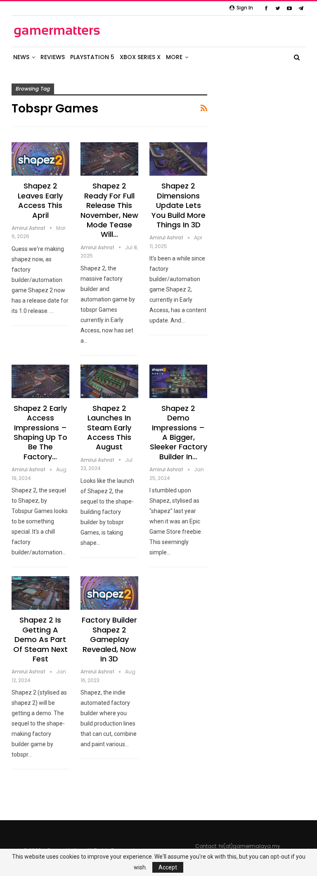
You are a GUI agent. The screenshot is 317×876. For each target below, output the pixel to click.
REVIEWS (52, 57)
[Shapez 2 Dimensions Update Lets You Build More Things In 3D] (178, 159)
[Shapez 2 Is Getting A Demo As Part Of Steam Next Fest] (40, 593)
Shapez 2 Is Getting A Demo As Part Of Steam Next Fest (40, 639)
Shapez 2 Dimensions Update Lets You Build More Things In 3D (178, 205)
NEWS (21, 57)
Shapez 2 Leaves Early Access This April (40, 200)
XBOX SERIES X (140, 57)
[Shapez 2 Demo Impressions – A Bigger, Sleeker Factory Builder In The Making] (178, 381)
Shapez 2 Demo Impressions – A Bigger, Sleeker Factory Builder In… (178, 432)
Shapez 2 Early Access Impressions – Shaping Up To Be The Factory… (40, 432)
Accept (167, 867)
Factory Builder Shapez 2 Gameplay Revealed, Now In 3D (109, 639)
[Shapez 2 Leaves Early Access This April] (40, 159)
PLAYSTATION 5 (92, 57)
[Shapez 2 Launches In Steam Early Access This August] (109, 381)
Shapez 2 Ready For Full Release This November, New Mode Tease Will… (109, 210)
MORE (174, 57)
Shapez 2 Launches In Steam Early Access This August (109, 427)
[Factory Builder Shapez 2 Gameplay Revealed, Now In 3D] (109, 593)
